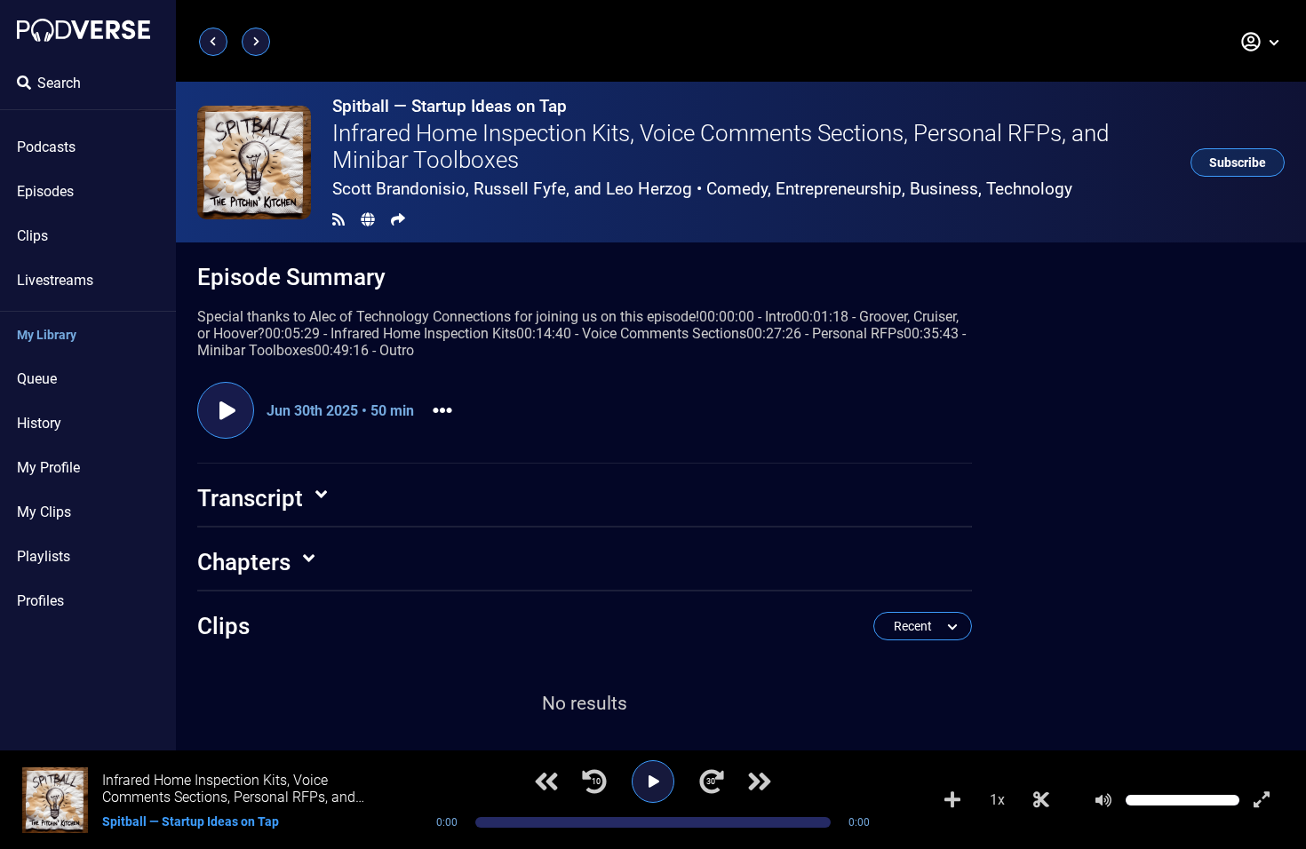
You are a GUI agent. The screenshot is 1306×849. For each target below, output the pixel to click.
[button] (1261, 42)
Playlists (43, 556)
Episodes (45, 191)
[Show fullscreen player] (1261, 800)
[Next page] (256, 42)
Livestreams (55, 280)
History (39, 423)
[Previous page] (213, 42)
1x (997, 799)
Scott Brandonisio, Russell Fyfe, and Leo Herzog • (702, 189)
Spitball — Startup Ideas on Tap (449, 106)
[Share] (398, 219)
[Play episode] (225, 410)
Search (59, 83)
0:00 (447, 822)
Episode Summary (291, 277)
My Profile (48, 467)
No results (584, 703)
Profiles (40, 600)
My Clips (44, 512)
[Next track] (759, 781)
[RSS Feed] (338, 219)
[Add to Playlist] (952, 800)
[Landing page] (83, 30)
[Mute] (1103, 800)
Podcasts (46, 147)
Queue (37, 378)
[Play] (653, 781)
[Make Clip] (1041, 800)
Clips (32, 235)
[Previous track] (546, 781)
